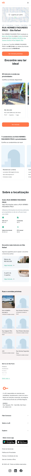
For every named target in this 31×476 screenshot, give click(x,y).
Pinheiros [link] (4, 366)
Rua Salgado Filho (18, 40)
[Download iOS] (22, 442)
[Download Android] (9, 442)
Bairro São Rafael (7, 36)
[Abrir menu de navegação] (28, 2)
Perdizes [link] (4, 370)
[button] (15, 416)
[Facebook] (21, 471)
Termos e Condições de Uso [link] (10, 456)
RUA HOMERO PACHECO (16, 38)
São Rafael (24, 25)
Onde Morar (9, 25)
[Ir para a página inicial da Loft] (4, 2)
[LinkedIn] (15, 471)
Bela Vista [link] (4, 372)
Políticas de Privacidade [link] (9, 452)
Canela (17, 25)
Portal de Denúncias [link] (7, 449)
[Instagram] (10, 471)
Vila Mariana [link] (5, 368)
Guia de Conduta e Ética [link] (9, 459)
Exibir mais (5, 378)
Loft (3, 25)
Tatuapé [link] (4, 374)
